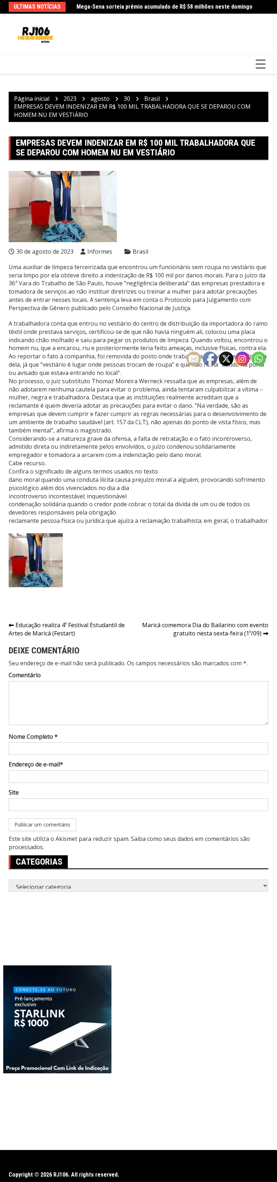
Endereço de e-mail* (36, 764)
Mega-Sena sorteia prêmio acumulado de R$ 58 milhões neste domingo (164, 6)
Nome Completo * (33, 737)
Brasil (140, 251)
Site (14, 792)
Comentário (25, 675)
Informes (99, 251)
